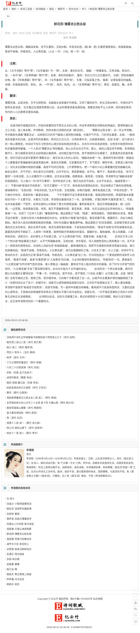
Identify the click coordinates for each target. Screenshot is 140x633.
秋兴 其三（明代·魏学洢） (20, 347)
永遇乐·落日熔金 (15, 554)
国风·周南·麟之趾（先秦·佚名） (23, 382)
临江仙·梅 (12, 569)
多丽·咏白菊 (13, 559)
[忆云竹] (16, 5)
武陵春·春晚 (13, 564)
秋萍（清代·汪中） (17, 357)
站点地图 (98, 598)
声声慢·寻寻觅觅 (15, 579)
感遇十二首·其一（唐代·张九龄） (24, 422)
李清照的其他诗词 (20, 488)
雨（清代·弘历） (15, 417)
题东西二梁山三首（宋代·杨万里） (25, 342)
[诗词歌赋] (70, 609)
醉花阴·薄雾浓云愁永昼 (102, 9)
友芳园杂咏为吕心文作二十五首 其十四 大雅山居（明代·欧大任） (41, 402)
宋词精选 (40, 9)
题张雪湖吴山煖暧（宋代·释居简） (25, 407)
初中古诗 (73, 9)
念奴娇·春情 (13, 513)
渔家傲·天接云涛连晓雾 (19, 529)
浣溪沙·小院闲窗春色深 (19, 503)
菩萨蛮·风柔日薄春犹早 (19, 518)
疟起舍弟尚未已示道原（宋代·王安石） (27, 387)
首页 (5, 9)
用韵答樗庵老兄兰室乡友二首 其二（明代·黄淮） (32, 397)
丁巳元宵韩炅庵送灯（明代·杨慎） (25, 362)
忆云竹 (54, 598)
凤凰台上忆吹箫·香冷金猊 (20, 524)
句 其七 (11, 498)
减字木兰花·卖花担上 (18, 544)
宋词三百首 (26, 9)
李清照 (73, 37)
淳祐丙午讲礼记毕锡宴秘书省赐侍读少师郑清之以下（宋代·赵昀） (42, 337)
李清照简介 (17, 444)
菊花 (51, 9)
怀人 (84, 9)
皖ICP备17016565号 (81, 598)
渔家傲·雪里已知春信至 (19, 539)
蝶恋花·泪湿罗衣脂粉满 (19, 508)
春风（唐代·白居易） (18, 392)
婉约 (14, 9)
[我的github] (135, 615)
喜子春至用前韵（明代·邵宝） (23, 412)
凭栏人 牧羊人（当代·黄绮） (22, 352)
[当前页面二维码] (135, 621)
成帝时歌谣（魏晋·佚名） (20, 377)
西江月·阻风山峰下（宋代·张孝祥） (25, 427)
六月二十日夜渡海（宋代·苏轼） (24, 367)
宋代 (65, 37)
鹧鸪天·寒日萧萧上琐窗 (19, 574)
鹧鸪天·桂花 (13, 584)
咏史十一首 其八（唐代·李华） (23, 433)
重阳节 (61, 9)
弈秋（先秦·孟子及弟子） (20, 372)
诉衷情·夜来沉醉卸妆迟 (19, 549)
